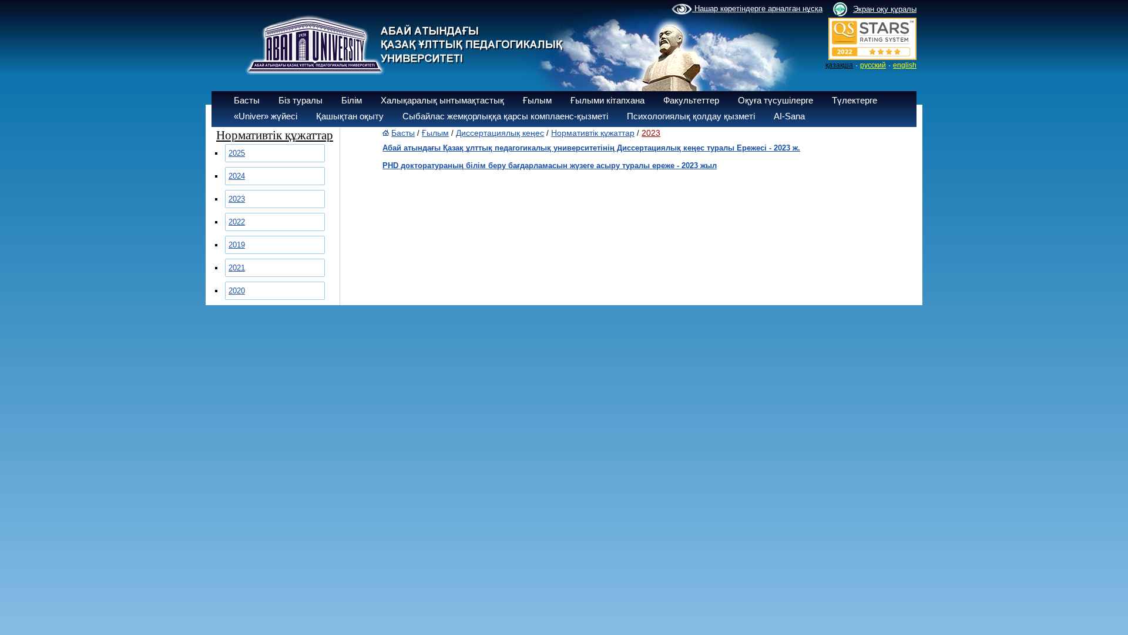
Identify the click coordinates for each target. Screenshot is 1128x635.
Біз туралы (300, 100)
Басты (247, 100)
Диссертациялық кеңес (500, 133)
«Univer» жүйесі (265, 116)
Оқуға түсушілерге (775, 100)
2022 (237, 222)
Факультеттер (691, 100)
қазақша (839, 65)
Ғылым (537, 100)
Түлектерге (854, 100)
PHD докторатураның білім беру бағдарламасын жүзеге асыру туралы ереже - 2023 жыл (549, 165)
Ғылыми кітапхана (607, 100)
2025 (237, 153)
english (904, 65)
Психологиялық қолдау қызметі (691, 116)
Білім (351, 100)
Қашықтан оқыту (350, 116)
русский (873, 65)
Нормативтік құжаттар (592, 133)
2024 (237, 176)
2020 (237, 290)
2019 (237, 244)
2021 (237, 267)
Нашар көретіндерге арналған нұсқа (757, 8)
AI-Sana (789, 116)
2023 (237, 199)
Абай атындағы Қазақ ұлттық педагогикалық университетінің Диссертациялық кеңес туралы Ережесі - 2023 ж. (591, 147)
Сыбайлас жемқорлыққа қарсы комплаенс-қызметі (505, 116)
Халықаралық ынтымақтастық (442, 100)
